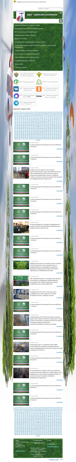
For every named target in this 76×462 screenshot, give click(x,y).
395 (48, 134)
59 (45, 113)
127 (17, 118)
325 (46, 130)
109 (27, 116)
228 (36, 124)
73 (17, 115)
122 (55, 116)
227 (34, 124)
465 (50, 138)
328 (52, 130)
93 (46, 115)
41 (18, 113)
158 (34, 119)
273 (34, 127)
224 (27, 124)
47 (27, 113)
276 (40, 127)
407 (25, 135)
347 (44, 131)
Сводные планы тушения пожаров (26, 50)
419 (50, 135)
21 (38, 112)
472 (39, 140)
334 (17, 131)
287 (15, 128)
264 (15, 127)
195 (15, 122)
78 (24, 115)
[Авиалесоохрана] (20, 16)
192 (57, 121)
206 (38, 122)
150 (17, 119)
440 (46, 137)
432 (30, 137)
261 (57, 125)
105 (19, 116)
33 (56, 112)
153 (23, 119)
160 (38, 119)
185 (42, 121)
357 (17, 132)
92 (45, 115)
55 (39, 113)
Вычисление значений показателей (27, 54)
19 (35, 112)
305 (52, 128)
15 (29, 112)
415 (42, 135)
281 (50, 127)
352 (55, 131)
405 (21, 135)
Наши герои (19, 64)
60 (47, 113)
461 (42, 138)
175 (21, 121)
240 (61, 124)
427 (19, 137)
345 (40, 131)
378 (61, 132)
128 (19, 118)
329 (55, 130)
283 (55, 127)
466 (52, 138)
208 (42, 122)
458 (36, 138)
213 (52, 122)
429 (23, 137)
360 (23, 132)
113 (36, 116)
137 (38, 118)
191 (55, 121)
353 (57, 131)
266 (19, 127)
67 (57, 113)
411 (34, 135)
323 (42, 130)
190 (52, 121)
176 (23, 121)
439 (44, 137)
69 (60, 113)
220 (19, 124)
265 (17, 127)
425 (15, 137)
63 (51, 113)
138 (40, 118)
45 (24, 113)
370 (44, 132)
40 (17, 113)
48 (29, 113)
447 (61, 137)
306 (55, 128)
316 (27, 130)
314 (23, 130)
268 (23, 127)
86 (36, 115)
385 (27, 134)
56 (41, 113)
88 (39, 115)
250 (34, 125)
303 (48, 128)
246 (25, 125)
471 (37, 140)
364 (32, 132)
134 (32, 118)
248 (30, 125)
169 (57, 119)
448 (15, 138)
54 (38, 113)
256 (46, 125)
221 (21, 124)
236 (52, 124)
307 (57, 128)
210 (46, 122)
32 (54, 112)
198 (21, 122)
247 (27, 125)
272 (32, 127)
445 (57, 137)
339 (27, 131)
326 (48, 130)
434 (34, 137)
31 (53, 112)
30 (51, 112)
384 (25, 134)
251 (36, 125)
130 (23, 118)
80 (27, 115)
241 (15, 125)
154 (25, 119)
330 (57, 130)
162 (42, 119)
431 (27, 137)
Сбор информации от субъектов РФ (27, 57)
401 (61, 134)
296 (34, 128)
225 (30, 124)
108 (25, 116)
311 (17, 130)
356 (15, 132)
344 (38, 131)
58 (44, 113)
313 (21, 130)
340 (30, 131)
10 (22, 112)
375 (55, 132)
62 (49, 113)
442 (50, 137)
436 (38, 137)
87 (37, 115)
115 (40, 116)
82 (30, 115)
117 (44, 116)
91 (43, 115)
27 (47, 112)
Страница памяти (21, 67)
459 (38, 138)
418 (48, 135)
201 (27, 122)
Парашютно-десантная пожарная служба (29, 28)
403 (17, 135)
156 (30, 119)
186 (44, 121)
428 (21, 137)
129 (21, 118)
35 (59, 112)
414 (40, 135)
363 (30, 132)
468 (57, 138)
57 (42, 113)
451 (21, 138)
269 (25, 127)
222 (23, 124)
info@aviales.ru (52, 444)
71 (14, 115)
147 (59, 118)
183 (38, 121)
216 (59, 122)
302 (46, 128)
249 (32, 125)
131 (25, 118)
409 (30, 135)
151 (19, 119)
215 (57, 122)
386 (30, 134)
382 (21, 134)
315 (25, 130)
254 (42, 125)
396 (50, 134)
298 (38, 128)
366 (36, 132)
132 (27, 118)
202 (30, 122)
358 (19, 132)
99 (55, 115)
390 (38, 134)
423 (59, 135)
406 (23, 135)
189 (50, 121)
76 (21, 115)
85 (35, 115)
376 (57, 132)
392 (42, 134)
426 (17, 137)
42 (20, 113)
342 (34, 131)
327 (50, 130)
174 (19, 121)
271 (30, 127)
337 (23, 131)
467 (55, 138)
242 (17, 125)
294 (30, 128)
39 (15, 113)
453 (25, 138)
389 (36, 134)
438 (42, 137)
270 (27, 127)
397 (52, 134)
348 (46, 131)
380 (17, 134)
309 (61, 128)
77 (23, 115)
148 (61, 118)
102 (62, 115)
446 (59, 137)
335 (19, 131)
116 (42, 116)
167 (52, 119)
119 (48, 116)
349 (48, 131)
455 (30, 138)
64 (52, 113)
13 (26, 112)
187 (46, 121)
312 (19, 130)
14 (27, 112)
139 (42, 118)
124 (59, 116)
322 (40, 130)
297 (36, 128)
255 (44, 125)
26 (45, 112)
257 (48, 125)
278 (44, 127)
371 (46, 132)
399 (57, 134)
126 (15, 118)
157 (32, 119)
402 (15, 135)
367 (38, 132)
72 (15, 115)
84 (33, 115)
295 (32, 128)
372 (48, 132)
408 (27, 135)
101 (59, 115)
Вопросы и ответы (21, 39)
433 (32, 137)
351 (52, 131)
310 (15, 130)
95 (49, 115)
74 (18, 115)
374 (52, 132)
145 (55, 118)
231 (42, 124)
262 (59, 125)
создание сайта (54, 459)
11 (23, 112)
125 (61, 116)
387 (32, 134)
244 (21, 125)
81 (29, 115)
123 (57, 116)
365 (34, 132)
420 (52, 135)
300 (42, 128)
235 (50, 124)
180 (32, 121)
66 (55, 113)
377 (59, 132)
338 (25, 131)
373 (50, 132)
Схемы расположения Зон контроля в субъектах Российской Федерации (35, 46)
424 (61, 135)
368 (40, 132)
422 (57, 135)
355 (61, 131)
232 (44, 124)
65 (54, 113)
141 (46, 118)
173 (17, 121)
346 (42, 131)
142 (48, 118)
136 (36, 118)
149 (15, 119)
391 (40, 134)
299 (40, 128)
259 (52, 125)
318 (32, 130)
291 (23, 128)
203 (32, 122)
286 (61, 127)
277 (42, 127)
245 (23, 125)
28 (48, 112)
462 (44, 138)
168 (55, 119)
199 (23, 122)
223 (25, 124)
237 (55, 124)
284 (57, 127)
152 (21, 119)
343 (36, 131)
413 (38, 135)
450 (19, 138)
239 (59, 124)
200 (25, 122)
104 (17, 116)
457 (34, 138)
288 (17, 128)
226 (32, 124)
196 (17, 122)
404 (19, 135)
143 (50, 118)
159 (36, 119)
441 (48, 137)
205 (36, 122)
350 (50, 131)
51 (33, 113)
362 (27, 132)
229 (38, 124)
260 (55, 125)
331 (59, 130)
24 (42, 112)
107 (23, 116)
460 (40, 138)
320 (36, 130)
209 (44, 122)
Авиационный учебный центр (25, 35)
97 (52, 115)
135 (34, 118)
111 (32, 116)
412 (36, 135)
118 (46, 116)
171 (61, 119)
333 (15, 131)
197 (19, 122)
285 (59, 127)
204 (34, 122)
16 (30, 112)
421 (55, 135)
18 (33, 112)
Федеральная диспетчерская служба (27, 25)
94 (48, 115)
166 (50, 119)
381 (19, 134)
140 (44, 118)
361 (25, 132)
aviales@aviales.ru (53, 446)
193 (59, 121)
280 (48, 127)
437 (40, 137)
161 (40, 119)
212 (50, 122)
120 (50, 116)
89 (40, 115)
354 (59, 131)
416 (44, 135)
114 (38, 116)
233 (46, 124)
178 (27, 121)
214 (55, 122)
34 (57, 112)
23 (41, 112)
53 (36, 113)
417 (46, 135)
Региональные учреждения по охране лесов (30, 42)
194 (61, 121)
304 (50, 128)
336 (21, 131)
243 (19, 125)
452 (23, 138)
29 (50, 112)
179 (30, 121)
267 (21, 127)
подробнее (59, 149)
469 (59, 138)
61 (48, 113)
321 (38, 130)
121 (52, 116)
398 (55, 134)
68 (58, 113)
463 (46, 138)
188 (48, 121)
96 (51, 115)
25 (44, 112)
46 (26, 113)
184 (40, 121)
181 (34, 121)
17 (32, 112)
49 (30, 113)
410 (32, 135)
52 (35, 113)
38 (14, 113)
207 (40, 122)
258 (50, 125)
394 (46, 134)
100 (57, 115)
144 (52, 118)
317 (30, 130)
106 (21, 116)
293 (27, 128)
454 (27, 138)
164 (46, 119)
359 (21, 132)
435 (36, 137)
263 (61, 125)
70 (61, 113)
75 (20, 115)
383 (23, 134)
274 (36, 127)
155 (27, 119)
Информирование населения (25, 61)
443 (52, 137)
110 (30, 116)
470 (61, 138)
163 (44, 119)
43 (21, 113)
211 (48, 122)
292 (25, 128)
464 (48, 138)
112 (34, 116)
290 (21, 128)
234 (48, 124)
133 (30, 118)
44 (23, 113)
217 (61, 122)
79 (26, 115)
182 (36, 121)
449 (17, 138)
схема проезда (20, 451)
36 (60, 112)
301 (44, 128)
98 (54, 115)
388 (34, 134)
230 (40, 124)
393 (44, 134)
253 (40, 125)
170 (59, 119)
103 (15, 116)
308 (59, 128)
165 (48, 119)
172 (15, 121)
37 (62, 112)
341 (32, 131)
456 (32, 138)
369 (42, 132)
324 (44, 130)
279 (46, 127)
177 (25, 121)
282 (52, 127)
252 (38, 125)
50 (32, 113)
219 (17, 124)
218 (15, 124)
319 (34, 130)
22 (39, 112)
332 (61, 130)
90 (42, 115)
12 (25, 112)
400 (59, 134)
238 (57, 124)
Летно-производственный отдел (26, 32)
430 (25, 137)
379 (15, 134)
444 (55, 137)
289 (19, 128)
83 (32, 115)
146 (57, 118)
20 (36, 112)
